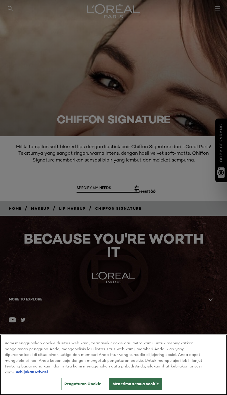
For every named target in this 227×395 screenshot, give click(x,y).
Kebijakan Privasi (32, 372)
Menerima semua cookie (136, 383)
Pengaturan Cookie (82, 383)
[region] (113, 364)
